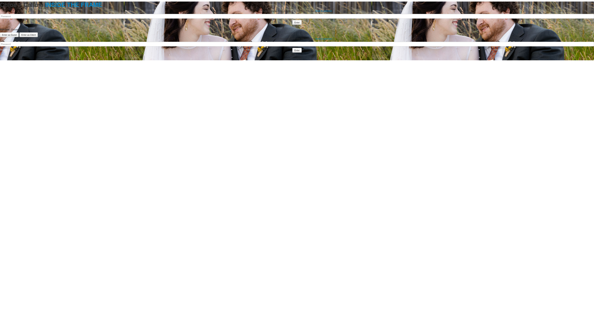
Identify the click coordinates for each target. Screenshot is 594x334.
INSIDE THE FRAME (73, 4)
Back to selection (324, 10)
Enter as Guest (9, 34)
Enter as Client (28, 34)
